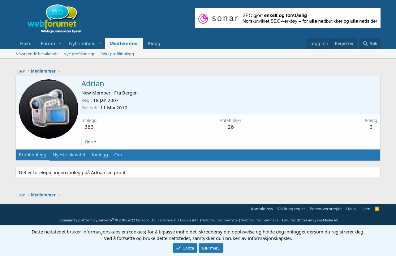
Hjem (26, 43)
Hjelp (351, 209)
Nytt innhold (82, 43)
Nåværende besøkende (36, 54)
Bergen (130, 93)
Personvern (166, 220)
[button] (60, 43)
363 (89, 126)
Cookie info (189, 220)
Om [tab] (118, 154)
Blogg (154, 43)
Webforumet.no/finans (259, 220)
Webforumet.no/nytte (220, 220)
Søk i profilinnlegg (117, 54)
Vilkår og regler (291, 209)
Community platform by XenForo (107, 220)
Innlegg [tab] (100, 154)
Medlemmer (124, 43)
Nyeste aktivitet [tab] (69, 154)
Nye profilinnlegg (79, 54)
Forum (48, 43)
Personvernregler (326, 209)
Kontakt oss (262, 209)
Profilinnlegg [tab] (32, 154)
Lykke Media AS (325, 220)
